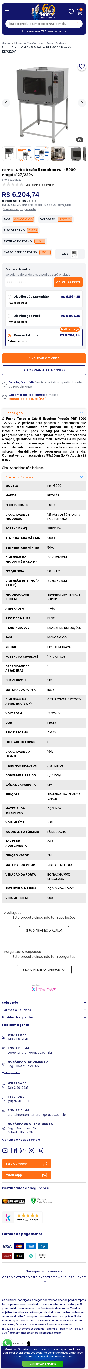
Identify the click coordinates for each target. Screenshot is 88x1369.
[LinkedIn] (40, 1150)
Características (19, 477)
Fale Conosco (16, 1164)
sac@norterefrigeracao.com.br (30, 1053)
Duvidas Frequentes (18, 1017)
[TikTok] (23, 1150)
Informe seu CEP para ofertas (44, 31)
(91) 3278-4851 (18, 1101)
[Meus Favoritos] (71, 12)
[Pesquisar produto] (77, 23)
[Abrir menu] (7, 11)
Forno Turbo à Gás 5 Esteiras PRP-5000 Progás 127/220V (37, 49)
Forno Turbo (55, 43)
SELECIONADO (44, 339)
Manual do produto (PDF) (28, 399)
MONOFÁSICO (23, 219)
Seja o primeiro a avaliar (44, 930)
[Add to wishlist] (82, 66)
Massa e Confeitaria (28, 43)
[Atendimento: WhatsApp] (7, 1344)
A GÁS (33, 230)
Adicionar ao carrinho (44, 370)
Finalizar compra (44, 358)
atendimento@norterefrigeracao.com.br (37, 1115)
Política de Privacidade (58, 1356)
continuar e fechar (43, 1363)
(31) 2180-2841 (18, 1039)
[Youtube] (5, 1150)
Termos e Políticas (16, 1010)
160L (45, 252)
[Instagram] (31, 1150)
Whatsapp (14, 1175)
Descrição (14, 413)
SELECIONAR (44, 319)
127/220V (65, 219)
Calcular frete (68, 282)
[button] (82, 103)
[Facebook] (14, 1150)
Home (6, 43)
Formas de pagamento (19, 209)
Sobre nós (10, 1003)
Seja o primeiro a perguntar (44, 970)
